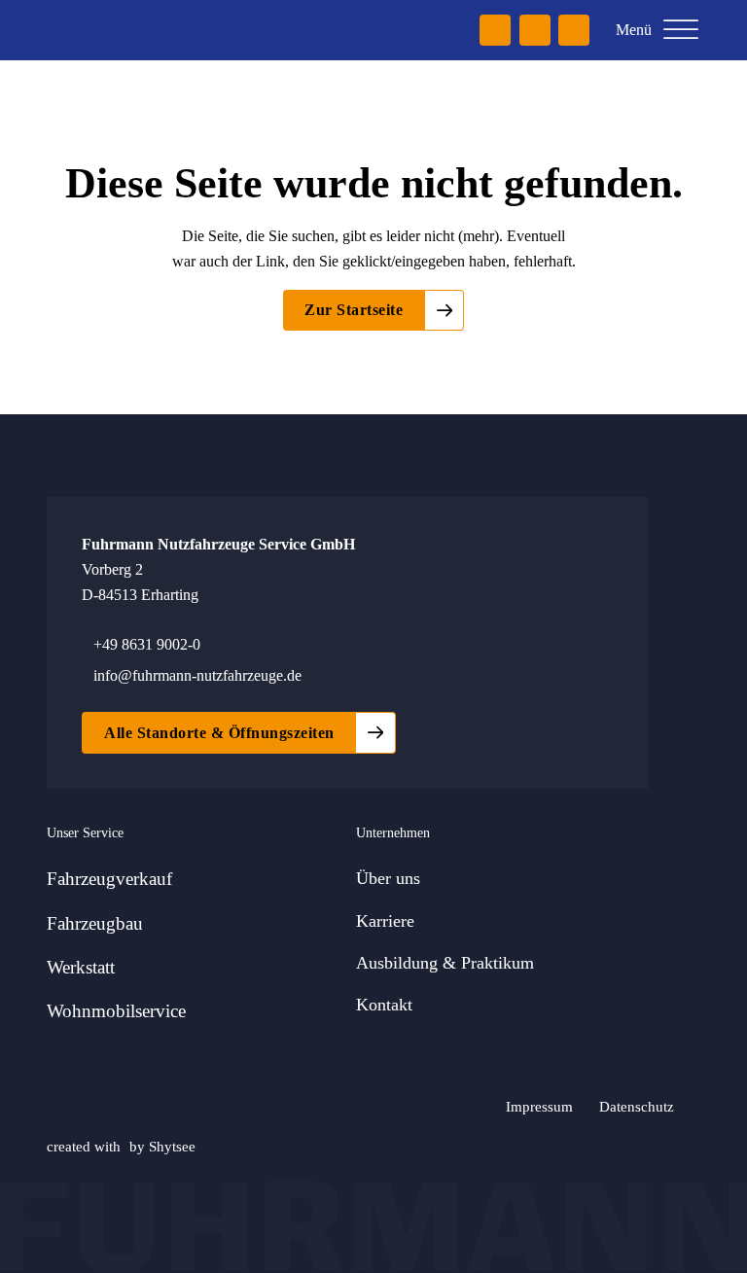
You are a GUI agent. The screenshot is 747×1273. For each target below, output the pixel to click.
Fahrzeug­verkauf (109, 878)
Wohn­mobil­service (116, 1011)
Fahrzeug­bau (95, 923)
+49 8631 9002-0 (146, 644)
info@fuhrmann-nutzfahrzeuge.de (197, 675)
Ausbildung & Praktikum (445, 962)
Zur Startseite (353, 310)
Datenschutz (636, 1106)
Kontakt (384, 1004)
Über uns (388, 878)
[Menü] (680, 30)
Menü (634, 29)
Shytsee (172, 1146)
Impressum (539, 1106)
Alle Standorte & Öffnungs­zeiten (219, 733)
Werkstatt (81, 967)
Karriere (385, 921)
